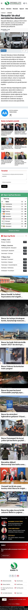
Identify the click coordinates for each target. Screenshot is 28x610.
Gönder (4, 186)
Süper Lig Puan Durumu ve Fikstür (7, 588)
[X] (13, 576)
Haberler (3, 12)
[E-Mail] (10, 115)
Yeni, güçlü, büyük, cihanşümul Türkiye (16, 538)
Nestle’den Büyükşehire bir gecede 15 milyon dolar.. (15, 524)
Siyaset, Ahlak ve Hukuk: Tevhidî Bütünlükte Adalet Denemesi (16, 531)
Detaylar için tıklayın (14, 230)
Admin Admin (13, 112)
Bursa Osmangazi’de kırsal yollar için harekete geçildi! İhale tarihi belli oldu (12, 439)
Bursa (2, 8)
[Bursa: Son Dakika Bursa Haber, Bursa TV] (13, 3)
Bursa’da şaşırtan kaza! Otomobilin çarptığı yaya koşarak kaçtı (11, 392)
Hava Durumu (20, 580)
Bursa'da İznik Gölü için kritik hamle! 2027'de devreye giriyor (13, 344)
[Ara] (26, 3)
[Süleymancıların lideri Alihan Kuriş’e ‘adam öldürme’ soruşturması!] (21, 127)
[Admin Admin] (4, 113)
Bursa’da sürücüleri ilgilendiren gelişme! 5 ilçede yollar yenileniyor (13, 415)
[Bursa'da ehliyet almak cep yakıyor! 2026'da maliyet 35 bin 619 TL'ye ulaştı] (7, 141)
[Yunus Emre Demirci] (4, 530)
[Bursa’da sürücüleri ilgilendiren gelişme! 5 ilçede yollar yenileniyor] (14, 404)
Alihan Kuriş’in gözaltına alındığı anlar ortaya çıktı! (21, 147)
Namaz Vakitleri (6, 584)
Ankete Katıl (5, 555)
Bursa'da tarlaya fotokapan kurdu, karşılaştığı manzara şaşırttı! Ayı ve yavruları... (13, 320)
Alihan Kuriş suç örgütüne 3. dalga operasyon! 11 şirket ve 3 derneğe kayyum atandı (20, 162)
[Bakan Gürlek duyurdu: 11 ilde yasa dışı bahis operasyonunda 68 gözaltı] (7, 155)
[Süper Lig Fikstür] (26, 236)
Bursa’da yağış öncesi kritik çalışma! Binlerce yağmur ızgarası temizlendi (12, 511)
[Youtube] (18, 576)
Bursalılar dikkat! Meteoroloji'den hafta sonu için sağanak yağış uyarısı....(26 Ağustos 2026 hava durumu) (13, 463)
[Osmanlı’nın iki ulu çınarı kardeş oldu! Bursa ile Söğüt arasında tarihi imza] (14, 476)
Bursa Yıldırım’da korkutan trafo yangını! (12, 368)
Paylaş (4, 50)
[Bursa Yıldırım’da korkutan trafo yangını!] (14, 356)
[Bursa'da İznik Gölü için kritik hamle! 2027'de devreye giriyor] (14, 332)
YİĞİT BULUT (11, 535)
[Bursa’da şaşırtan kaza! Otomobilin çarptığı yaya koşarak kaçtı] (14, 380)
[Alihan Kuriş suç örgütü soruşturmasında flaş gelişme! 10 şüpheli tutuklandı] (7, 127)
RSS (5, 599)
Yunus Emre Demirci (13, 528)
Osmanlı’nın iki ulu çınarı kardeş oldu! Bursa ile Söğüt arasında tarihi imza (13, 487)
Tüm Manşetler (19, 587)
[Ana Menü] (1, 3)
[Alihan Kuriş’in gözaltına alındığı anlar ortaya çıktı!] (21, 141)
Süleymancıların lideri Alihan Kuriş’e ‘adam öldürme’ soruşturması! (20, 132)
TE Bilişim (17, 604)
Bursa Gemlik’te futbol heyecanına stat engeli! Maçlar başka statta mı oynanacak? (11, 296)
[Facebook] (10, 576)
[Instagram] (15, 576)
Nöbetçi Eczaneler (7, 580)
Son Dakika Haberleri (7, 593)
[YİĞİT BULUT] (4, 537)
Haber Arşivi (19, 593)
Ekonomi (15, 8)
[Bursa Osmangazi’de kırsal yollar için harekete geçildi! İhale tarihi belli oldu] (14, 428)
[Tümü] (26, 518)
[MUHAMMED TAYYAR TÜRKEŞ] (4, 523)
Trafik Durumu (19, 584)
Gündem (8, 8)
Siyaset (22, 8)
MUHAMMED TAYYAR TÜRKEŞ (15, 521)
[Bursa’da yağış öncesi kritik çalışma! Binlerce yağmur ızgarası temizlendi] (14, 499)
